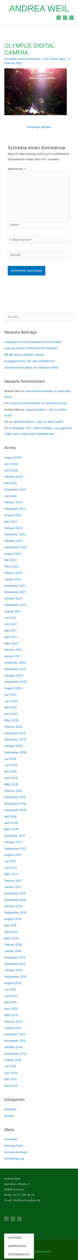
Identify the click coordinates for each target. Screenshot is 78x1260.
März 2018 (11, 829)
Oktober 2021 (13, 598)
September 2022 (15, 547)
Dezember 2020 (15, 662)
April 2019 (11, 778)
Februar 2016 (13, 944)
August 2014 (12, 1060)
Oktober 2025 (13, 476)
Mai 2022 (10, 560)
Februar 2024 (13, 502)
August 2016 (12, 919)
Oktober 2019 (13, 746)
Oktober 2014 (13, 1047)
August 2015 (12, 983)
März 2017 (11, 874)
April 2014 (11, 1085)
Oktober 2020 (13, 675)
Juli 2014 (10, 1066)
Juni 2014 (10, 1072)
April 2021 (10, 637)
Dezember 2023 (15, 508)
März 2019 (11, 784)
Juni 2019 (10, 765)
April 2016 (11, 931)
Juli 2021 (10, 617)
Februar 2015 (13, 1021)
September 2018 (15, 810)
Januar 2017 (12, 887)
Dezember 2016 (15, 893)
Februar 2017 (13, 880)
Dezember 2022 (15, 534)
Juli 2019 (10, 758)
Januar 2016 (12, 951)
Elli (6, 403)
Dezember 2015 (14, 957)
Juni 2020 (11, 701)
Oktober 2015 (13, 970)
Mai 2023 (10, 521)
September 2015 (15, 976)
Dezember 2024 (15, 489)
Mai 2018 (10, 816)
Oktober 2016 (13, 906)
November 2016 (15, 899)
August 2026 (13, 457)
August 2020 (13, 688)
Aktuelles (10, 1109)
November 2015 (15, 964)
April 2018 (10, 823)
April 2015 (10, 1008)
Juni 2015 (10, 996)
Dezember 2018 (14, 797)
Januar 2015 (12, 1028)
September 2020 (15, 681)
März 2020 (11, 720)
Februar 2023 (13, 528)
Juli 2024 (10, 496)
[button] (8, 17)
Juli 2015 (10, 989)
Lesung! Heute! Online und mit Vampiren (31, 348)
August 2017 (12, 854)
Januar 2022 (12, 579)
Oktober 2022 (13, 540)
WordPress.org (14, 1158)
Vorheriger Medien (39, 127)
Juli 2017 (10, 861)
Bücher (9, 1115)
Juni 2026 (11, 464)
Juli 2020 (10, 694)
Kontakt (15, 1237)
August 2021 (12, 611)
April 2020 (11, 713)
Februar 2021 (13, 649)
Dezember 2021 (14, 585)
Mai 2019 (10, 771)
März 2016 (11, 938)
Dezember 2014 (15, 1034)
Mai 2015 (10, 1002)
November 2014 (15, 1040)
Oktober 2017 (13, 842)
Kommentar (16, 169)
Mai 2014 (10, 1079)
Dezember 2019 (15, 733)
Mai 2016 (10, 925)
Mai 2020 (10, 707)
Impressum (17, 1246)
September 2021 (15, 605)
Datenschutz (19, 1254)
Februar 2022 (13, 573)
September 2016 (15, 912)
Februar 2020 (13, 726)
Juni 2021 (10, 624)
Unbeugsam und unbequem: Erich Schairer (33, 342)
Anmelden (11, 1139)
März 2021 (11, 643)
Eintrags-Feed (13, 1145)
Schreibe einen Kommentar (22, 59)
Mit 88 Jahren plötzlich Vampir (24, 354)
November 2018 (15, 803)
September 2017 (15, 848)
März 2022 (11, 566)
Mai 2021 (10, 630)
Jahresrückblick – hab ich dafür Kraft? (38, 421)
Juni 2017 (10, 867)
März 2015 (11, 1015)
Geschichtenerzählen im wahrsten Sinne (31, 367)
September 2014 (15, 1053)
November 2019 (15, 739)
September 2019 (15, 752)
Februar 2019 (13, 791)
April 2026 (11, 470)
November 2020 (15, 669)
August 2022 (12, 553)
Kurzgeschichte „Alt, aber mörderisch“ (29, 361)
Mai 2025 (10, 483)
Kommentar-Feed (15, 1152)
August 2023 (13, 515)
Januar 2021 (12, 656)
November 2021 (15, 592)
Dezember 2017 (14, 835)
